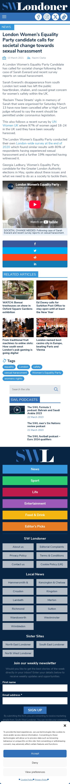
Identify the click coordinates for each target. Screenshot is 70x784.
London (23, 367)
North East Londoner (18, 644)
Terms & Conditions (52, 555)
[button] (65, 725)
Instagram (46, 16)
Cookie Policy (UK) (52, 564)
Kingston (52, 591)
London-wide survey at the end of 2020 (32, 145)
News (6, 27)
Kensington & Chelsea (52, 582)
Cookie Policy (27, 779)
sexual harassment (15, 373)
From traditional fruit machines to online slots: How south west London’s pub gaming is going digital (18, 346)
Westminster (52, 617)
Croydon (18, 591)
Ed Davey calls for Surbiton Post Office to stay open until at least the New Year (50, 307)
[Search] (56, 389)
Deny (35, 762)
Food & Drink (35, 515)
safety (36, 367)
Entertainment (35, 503)
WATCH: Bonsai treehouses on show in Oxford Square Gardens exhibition (17, 307)
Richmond (18, 609)
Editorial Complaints (52, 547)
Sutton (52, 609)
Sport (35, 480)
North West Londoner (18, 653)
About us (18, 547)
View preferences (35, 772)
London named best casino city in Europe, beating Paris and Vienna (49, 345)
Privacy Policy (41, 779)
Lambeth (18, 600)
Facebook (38, 16)
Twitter (55, 16)
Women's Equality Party (46, 373)
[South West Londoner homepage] (35, 6)
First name (9, 682)
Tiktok (63, 16)
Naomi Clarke (39, 57)
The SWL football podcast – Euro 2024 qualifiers (43, 438)
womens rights (13, 378)
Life (35, 492)
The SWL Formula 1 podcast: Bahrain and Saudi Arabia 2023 (43, 410)
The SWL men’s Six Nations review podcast (43, 425)
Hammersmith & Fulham (18, 583)
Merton (52, 600)
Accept (35, 753)
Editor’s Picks (35, 526)
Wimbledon (18, 626)
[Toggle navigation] (4, 17)
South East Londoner (51, 644)
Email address (12, 695)
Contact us (18, 564)
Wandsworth (18, 617)
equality (9, 367)
